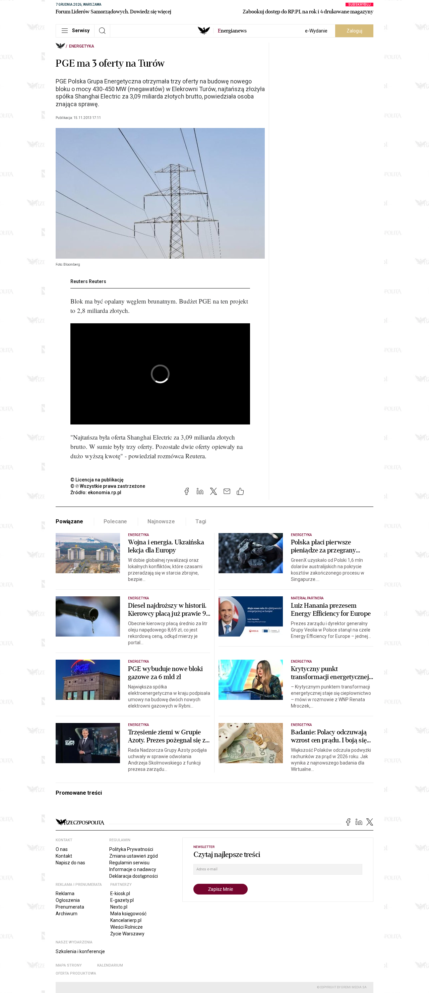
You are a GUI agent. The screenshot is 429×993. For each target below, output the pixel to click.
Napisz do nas (70, 862)
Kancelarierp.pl (125, 920)
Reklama (65, 893)
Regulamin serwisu (129, 862)
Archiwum (66, 913)
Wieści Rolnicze (126, 927)
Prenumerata (70, 907)
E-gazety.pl (122, 900)
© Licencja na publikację (97, 479)
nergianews (232, 30)
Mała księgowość (128, 913)
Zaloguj (354, 31)
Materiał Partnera (307, 598)
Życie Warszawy (127, 933)
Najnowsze (161, 521)
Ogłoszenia (68, 900)
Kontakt (64, 856)
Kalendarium (110, 965)
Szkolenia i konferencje (80, 951)
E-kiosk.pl (120, 893)
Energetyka (81, 46)
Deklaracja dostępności (133, 876)
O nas (62, 849)
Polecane (115, 521)
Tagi (200, 521)
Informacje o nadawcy (132, 869)
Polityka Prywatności (131, 849)
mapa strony (69, 965)
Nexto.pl (118, 907)
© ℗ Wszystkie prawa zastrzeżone (107, 486)
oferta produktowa (76, 973)
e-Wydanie (316, 31)
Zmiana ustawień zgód (133, 856)
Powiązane (69, 521)
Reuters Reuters (88, 281)
